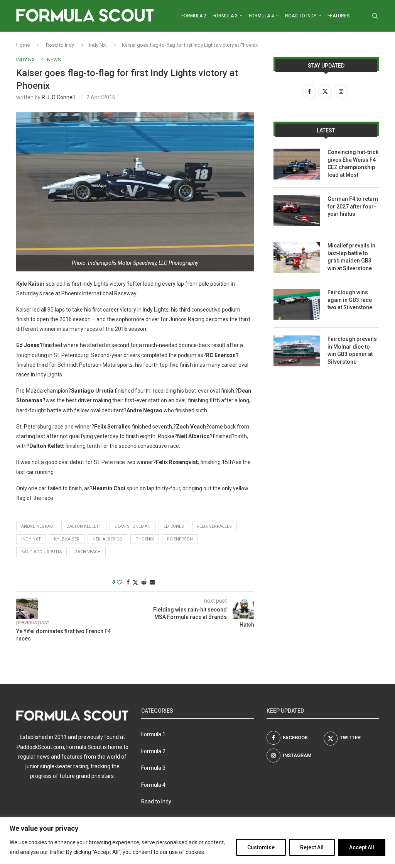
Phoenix (144, 539)
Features (338, 16)
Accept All (361, 847)
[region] (197, 840)
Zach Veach (88, 551)
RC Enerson (180, 539)
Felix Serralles (214, 526)
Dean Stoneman (132, 526)
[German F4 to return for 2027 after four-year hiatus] (296, 210)
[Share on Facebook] (128, 582)
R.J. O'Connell (58, 97)
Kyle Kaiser (66, 539)
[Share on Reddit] (144, 582)
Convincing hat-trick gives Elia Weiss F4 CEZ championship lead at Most (352, 163)
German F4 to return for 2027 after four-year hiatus (352, 206)
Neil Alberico (107, 539)
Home (23, 45)
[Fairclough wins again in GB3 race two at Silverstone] (296, 304)
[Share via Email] (152, 582)
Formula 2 (193, 16)
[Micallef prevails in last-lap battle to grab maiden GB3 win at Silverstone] (296, 257)
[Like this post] (119, 582)
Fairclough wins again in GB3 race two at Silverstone (349, 299)
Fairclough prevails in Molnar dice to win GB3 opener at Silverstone (352, 350)
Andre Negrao (37, 526)
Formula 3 (225, 16)
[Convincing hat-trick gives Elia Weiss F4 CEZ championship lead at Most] (296, 164)
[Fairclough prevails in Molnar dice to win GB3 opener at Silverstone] (296, 350)
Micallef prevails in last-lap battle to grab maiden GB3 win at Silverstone (351, 256)
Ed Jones (174, 526)
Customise (261, 847)
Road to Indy (300, 16)
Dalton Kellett (83, 526)
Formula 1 (153, 734)
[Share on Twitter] (135, 582)
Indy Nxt (98, 45)
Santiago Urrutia (41, 551)
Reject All (312, 847)
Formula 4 (261, 16)
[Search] (375, 15)
